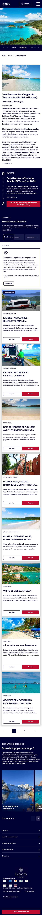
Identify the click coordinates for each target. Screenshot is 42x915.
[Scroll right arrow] (38, 48)
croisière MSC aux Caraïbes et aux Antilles (19, 108)
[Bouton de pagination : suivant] (35, 731)
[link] (7, 809)
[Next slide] (38, 818)
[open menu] (38, 3)
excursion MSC (8, 147)
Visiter (14, 47)
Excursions (23, 47)
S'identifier (8, 283)
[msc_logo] (6, 4)
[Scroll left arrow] (4, 48)
